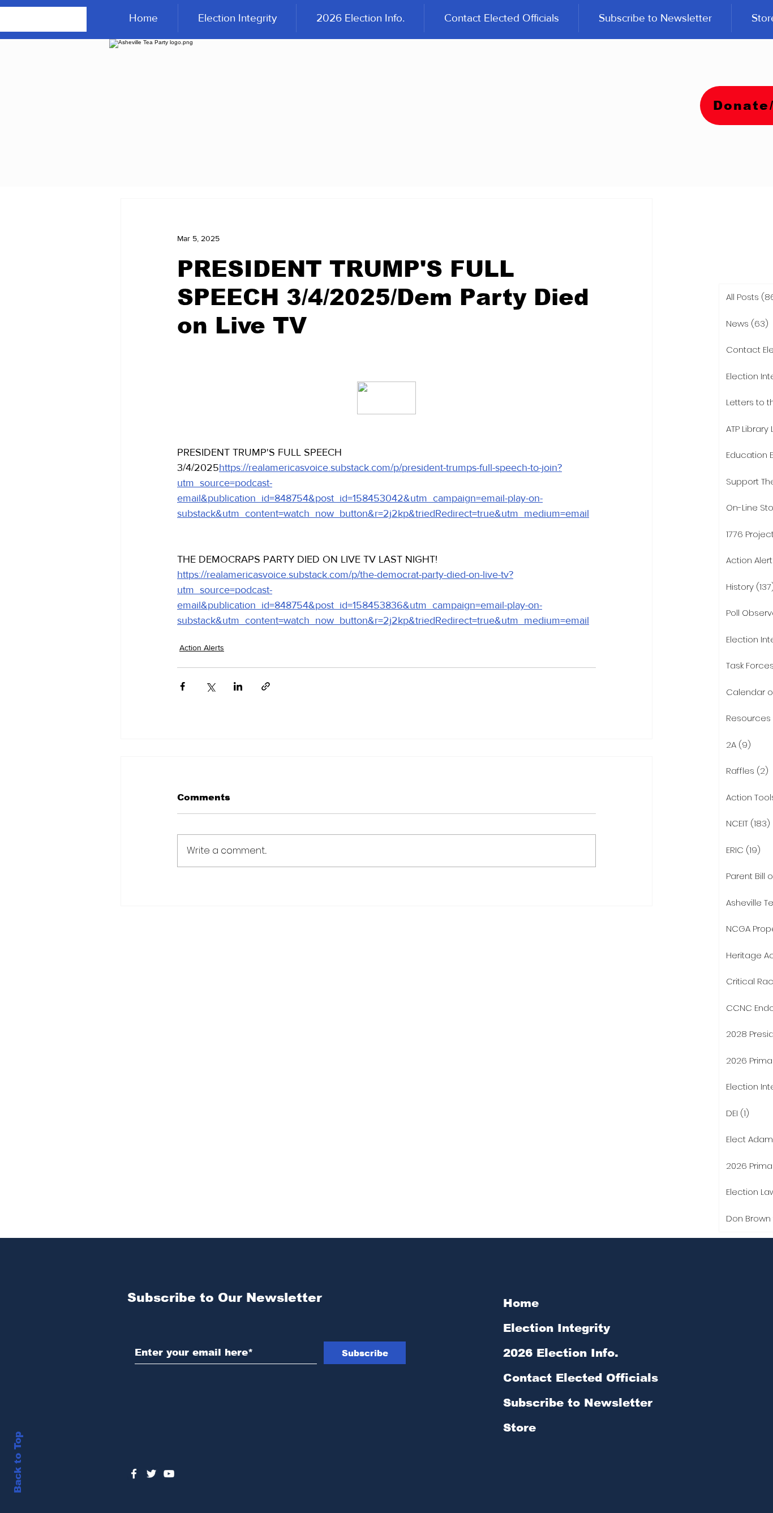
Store (519, 1427)
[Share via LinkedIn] (238, 686)
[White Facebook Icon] (133, 1473)
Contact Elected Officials (580, 1377)
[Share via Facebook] (182, 686)
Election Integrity (556, 1328)
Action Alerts (201, 647)
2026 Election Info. (561, 1353)
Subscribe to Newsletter (577, 1402)
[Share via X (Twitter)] (210, 686)
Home (521, 1303)
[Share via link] (265, 686)
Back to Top (17, 1462)
